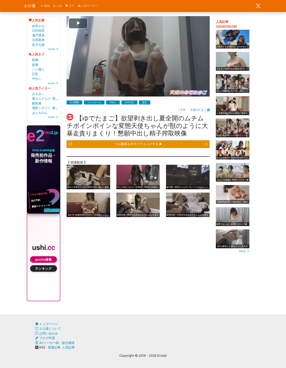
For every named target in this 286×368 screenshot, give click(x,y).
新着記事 (54, 347)
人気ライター (89, 5)
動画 (46, 5)
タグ (71, 5)
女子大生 (129, 102)
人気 (59, 5)
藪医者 (36, 103)
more (52, 49)
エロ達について (49, 329)
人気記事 (68, 347)
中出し (36, 79)
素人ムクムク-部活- (46, 98)
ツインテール (94, 102)
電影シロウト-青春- (46, 108)
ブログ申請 (46, 338)
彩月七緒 (38, 45)
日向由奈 (38, 30)
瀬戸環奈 (38, 35)
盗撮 (35, 65)
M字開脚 (74, 102)
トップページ (48, 324)
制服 (35, 60)
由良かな (38, 26)
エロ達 (30, 5)
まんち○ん (40, 113)
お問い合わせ (48, 333)
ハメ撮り (38, 69)
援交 (144, 102)
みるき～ (38, 94)
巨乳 (35, 74)
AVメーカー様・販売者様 (56, 343)
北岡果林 (38, 40)
